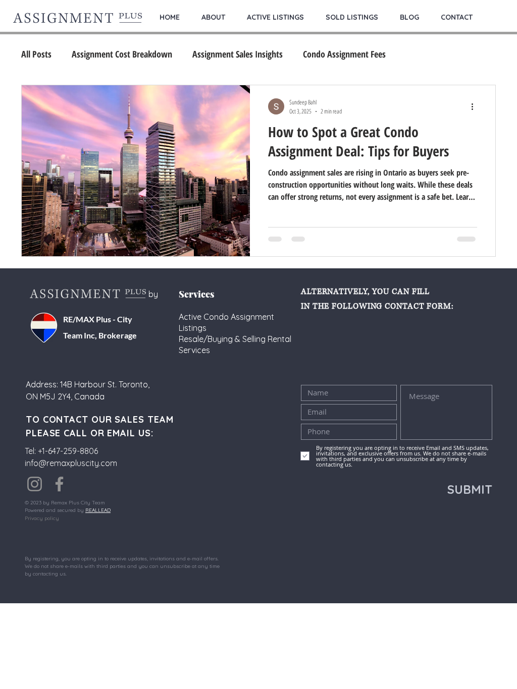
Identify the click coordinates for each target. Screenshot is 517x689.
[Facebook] (59, 484)
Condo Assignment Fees (344, 54)
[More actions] (476, 106)
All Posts (36, 54)
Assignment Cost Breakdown (122, 54)
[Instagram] (34, 484)
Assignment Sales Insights (237, 54)
